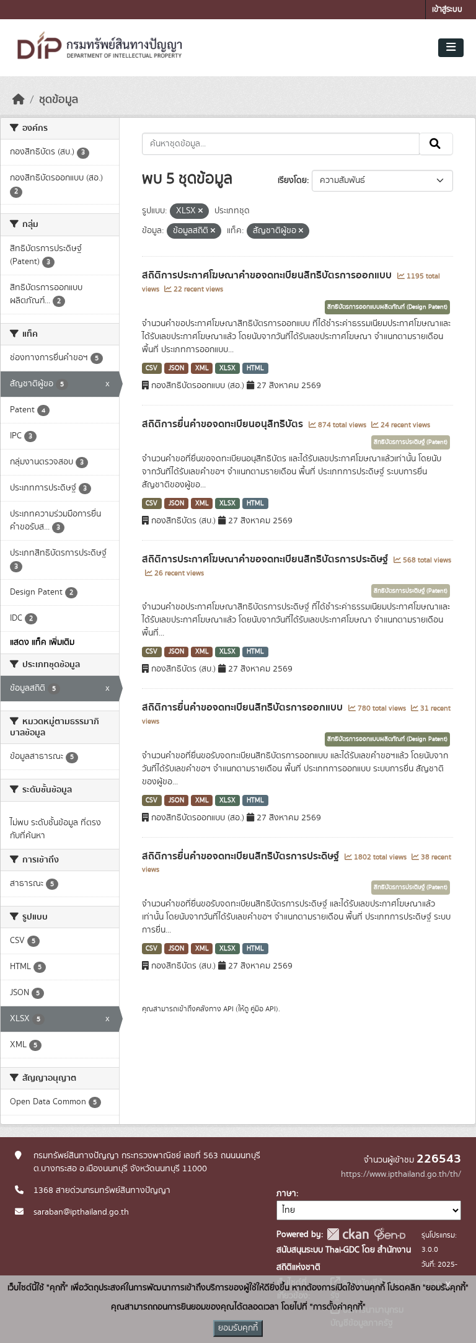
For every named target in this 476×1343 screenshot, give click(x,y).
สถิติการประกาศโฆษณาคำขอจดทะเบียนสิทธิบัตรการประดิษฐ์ (266, 559)
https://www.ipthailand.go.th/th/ (401, 1174)
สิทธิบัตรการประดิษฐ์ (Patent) (410, 442)
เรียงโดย (292, 180)
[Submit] (436, 144)
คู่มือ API (263, 1008)
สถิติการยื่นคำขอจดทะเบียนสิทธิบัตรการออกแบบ (243, 707)
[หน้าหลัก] (18, 100)
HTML (255, 368)
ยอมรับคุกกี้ (238, 1328)
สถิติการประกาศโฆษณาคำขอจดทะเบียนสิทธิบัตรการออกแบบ (268, 275)
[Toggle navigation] (451, 47)
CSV (151, 368)
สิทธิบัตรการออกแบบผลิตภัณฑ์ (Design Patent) (387, 307)
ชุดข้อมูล (58, 100)
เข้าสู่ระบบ (447, 10)
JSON (176, 368)
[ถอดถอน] (200, 211)
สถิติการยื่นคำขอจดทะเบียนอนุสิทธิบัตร (224, 424)
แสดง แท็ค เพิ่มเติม (42, 642)
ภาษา (286, 1193)
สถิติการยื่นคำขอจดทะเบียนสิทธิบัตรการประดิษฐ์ (242, 856)
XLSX (227, 368)
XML (202, 368)
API (228, 1008)
